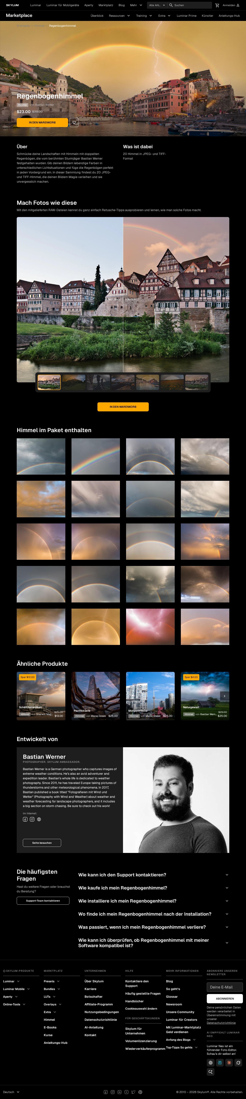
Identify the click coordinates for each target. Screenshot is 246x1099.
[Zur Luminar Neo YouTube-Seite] (126, 1092)
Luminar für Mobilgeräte (63, 5)
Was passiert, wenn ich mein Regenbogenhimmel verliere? (153, 927)
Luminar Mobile (17, 989)
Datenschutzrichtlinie (101, 1020)
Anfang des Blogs (181, 1039)
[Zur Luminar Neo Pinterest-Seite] (140, 1092)
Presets (52, 981)
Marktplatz (106, 5)
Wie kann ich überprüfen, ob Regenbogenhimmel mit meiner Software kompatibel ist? (153, 942)
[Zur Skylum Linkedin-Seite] (119, 1092)
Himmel (39, 25)
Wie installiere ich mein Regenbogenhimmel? (153, 901)
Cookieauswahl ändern (141, 1008)
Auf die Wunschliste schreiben (41, 691)
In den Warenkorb (42, 122)
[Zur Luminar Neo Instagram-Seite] (113, 1092)
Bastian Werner (44, 104)
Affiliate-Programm (99, 1004)
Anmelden (231, 5)
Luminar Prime (186, 15)
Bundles (52, 989)
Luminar (35, 5)
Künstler (207, 15)
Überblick (97, 15)
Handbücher (134, 1001)
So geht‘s (173, 989)
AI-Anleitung (94, 1027)
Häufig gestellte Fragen (143, 994)
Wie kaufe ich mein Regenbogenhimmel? (153, 888)
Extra (164, 15)
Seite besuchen (42, 842)
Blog (122, 5)
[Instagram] (32, 819)
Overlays (53, 1004)
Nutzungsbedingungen (102, 1012)
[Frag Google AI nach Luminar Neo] (210, 1072)
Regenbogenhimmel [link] (62, 25)
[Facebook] (25, 819)
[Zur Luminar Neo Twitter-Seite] (133, 1092)
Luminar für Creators (181, 1020)
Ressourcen (120, 15)
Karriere (90, 989)
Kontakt (90, 1035)
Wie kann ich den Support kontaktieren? (153, 875)
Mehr (136, 5)
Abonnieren (225, 998)
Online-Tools (14, 1004)
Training (144, 15)
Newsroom (174, 1004)
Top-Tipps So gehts (182, 1047)
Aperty (88, 5)
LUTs (50, 996)
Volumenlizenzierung (141, 1041)
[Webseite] (39, 819)
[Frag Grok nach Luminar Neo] (238, 1063)
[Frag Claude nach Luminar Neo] (229, 1063)
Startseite (23, 25)
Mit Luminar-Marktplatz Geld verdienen (183, 1029)
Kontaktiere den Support (137, 983)
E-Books (50, 1027)
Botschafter (94, 997)
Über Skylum (94, 981)
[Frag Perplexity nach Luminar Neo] (220, 1063)
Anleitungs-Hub (229, 15)
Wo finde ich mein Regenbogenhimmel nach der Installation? (153, 914)
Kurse (48, 1035)
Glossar (172, 997)
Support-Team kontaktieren (43, 900)
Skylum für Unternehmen (135, 1031)
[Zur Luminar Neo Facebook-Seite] (106, 1092)
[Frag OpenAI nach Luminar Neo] (210, 1063)
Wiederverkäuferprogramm (143, 1049)
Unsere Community (180, 1012)
